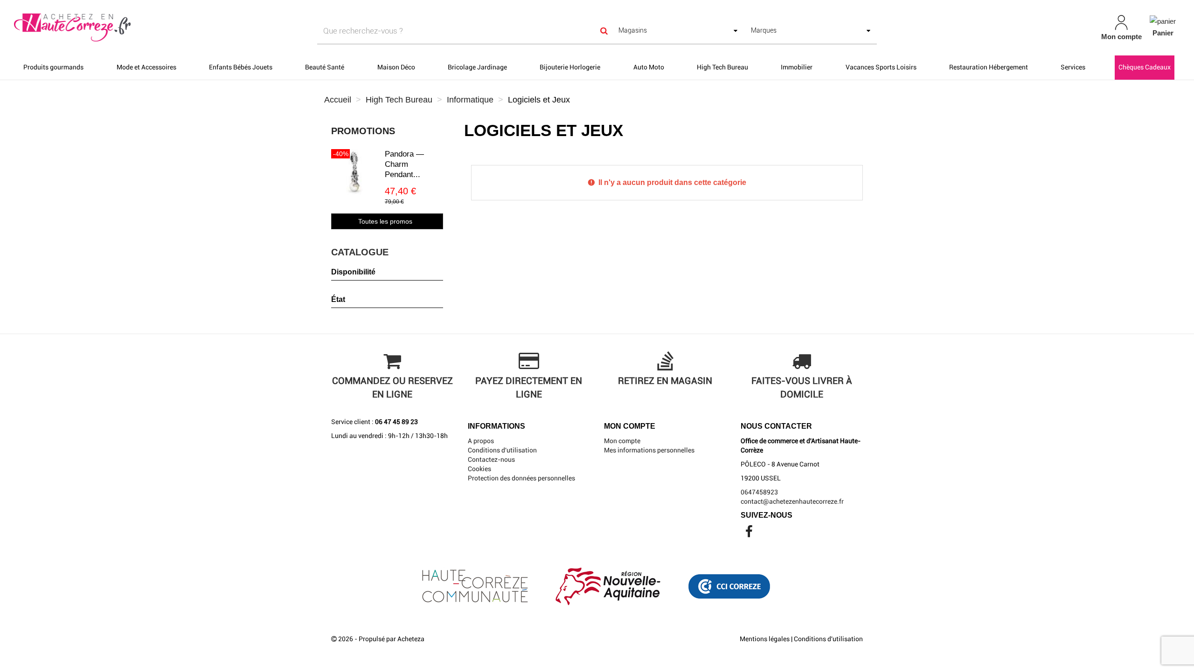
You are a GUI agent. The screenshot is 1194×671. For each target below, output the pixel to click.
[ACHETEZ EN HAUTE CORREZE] (203, 27)
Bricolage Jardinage (477, 67)
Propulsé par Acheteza (391, 639)
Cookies (479, 468)
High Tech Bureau (722, 67)
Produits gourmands (53, 67)
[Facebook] (749, 534)
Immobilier (796, 67)
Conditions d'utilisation (502, 450)
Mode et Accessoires (146, 67)
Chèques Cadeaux (1144, 67)
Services (1073, 67)
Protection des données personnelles (521, 478)
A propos (481, 441)
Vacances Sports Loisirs (881, 67)
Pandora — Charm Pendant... (404, 164)
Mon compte (622, 441)
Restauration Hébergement (988, 67)
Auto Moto (648, 67)
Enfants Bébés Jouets (240, 67)
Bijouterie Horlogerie (570, 67)
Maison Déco (396, 67)
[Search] (604, 31)
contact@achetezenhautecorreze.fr (792, 501)
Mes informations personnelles (649, 450)
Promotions (363, 131)
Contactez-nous (491, 459)
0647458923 (759, 492)
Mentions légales (765, 639)
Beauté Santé (324, 67)
